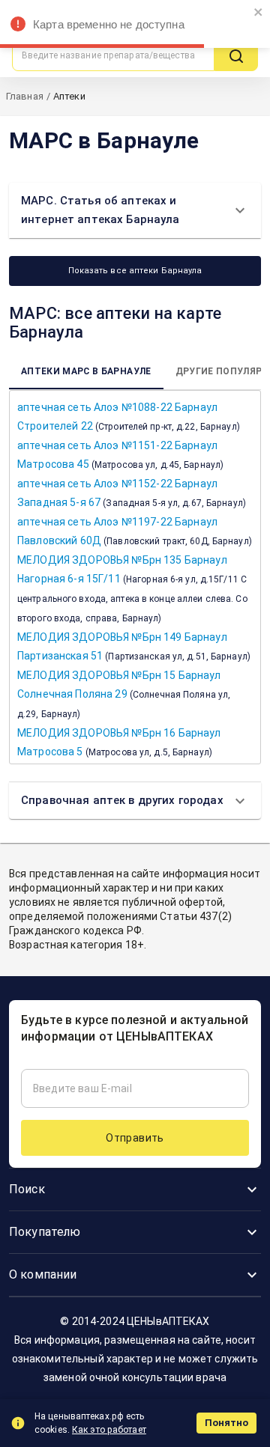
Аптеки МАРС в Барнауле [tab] (86, 371)
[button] (135, 210)
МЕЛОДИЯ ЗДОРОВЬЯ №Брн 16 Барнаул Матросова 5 (119, 742)
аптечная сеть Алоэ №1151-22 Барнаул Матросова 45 (120, 454)
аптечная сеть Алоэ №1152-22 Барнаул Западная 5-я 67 (131, 493)
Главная (25, 96)
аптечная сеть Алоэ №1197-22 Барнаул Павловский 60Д (134, 531)
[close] (259, 13)
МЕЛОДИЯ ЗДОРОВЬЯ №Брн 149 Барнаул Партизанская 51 (133, 646)
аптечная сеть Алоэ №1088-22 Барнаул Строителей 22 (128, 416)
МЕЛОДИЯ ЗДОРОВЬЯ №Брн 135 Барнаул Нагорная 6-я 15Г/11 (132, 589)
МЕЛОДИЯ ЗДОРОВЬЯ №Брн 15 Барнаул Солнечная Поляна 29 (123, 694)
